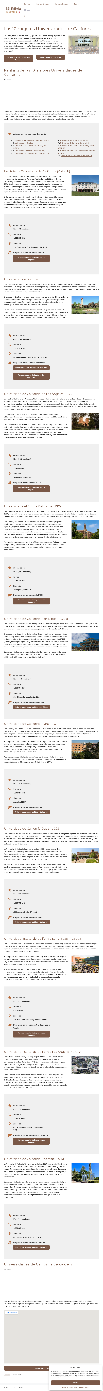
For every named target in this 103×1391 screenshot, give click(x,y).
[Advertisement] (51, 95)
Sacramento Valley (42, 4)
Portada (7, 1375)
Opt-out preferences (67, 1387)
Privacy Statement (79, 1387)
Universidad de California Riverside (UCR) (77, 156)
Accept (75, 1382)
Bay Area (27, 4)
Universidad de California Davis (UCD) (74, 143)
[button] (24, 16)
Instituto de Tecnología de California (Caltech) (32, 140)
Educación (27, 10)
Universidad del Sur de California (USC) (30, 151)
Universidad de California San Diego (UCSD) (32, 153)
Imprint (87, 1387)
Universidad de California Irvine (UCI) (74, 140)
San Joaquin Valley (61, 4)
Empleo (76, 4)
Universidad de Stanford (24, 143)
